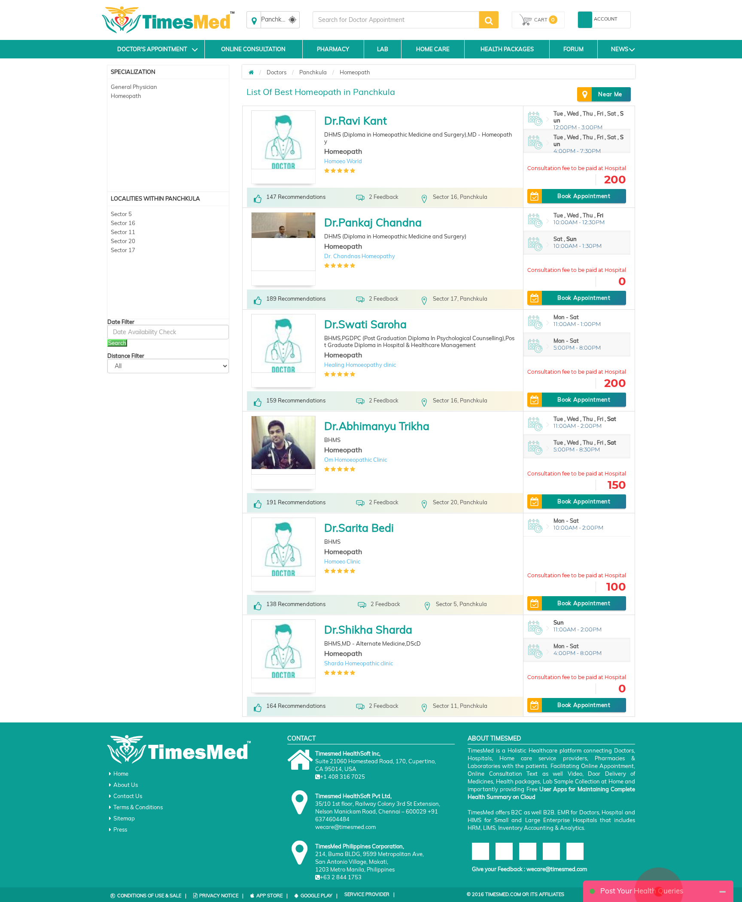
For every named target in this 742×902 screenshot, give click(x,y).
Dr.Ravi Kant (355, 120)
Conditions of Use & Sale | (151, 896)
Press (120, 829)
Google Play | (319, 896)
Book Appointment (583, 195)
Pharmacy (333, 49)
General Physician (134, 86)
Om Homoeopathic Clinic (355, 459)
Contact (301, 738)
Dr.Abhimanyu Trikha (376, 426)
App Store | (272, 896)
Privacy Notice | (221, 896)
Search (117, 342)
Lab (382, 49)
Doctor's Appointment (152, 49)
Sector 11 (123, 232)
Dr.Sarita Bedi (359, 527)
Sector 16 (123, 222)
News (619, 49)
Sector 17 (123, 250)
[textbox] (396, 19)
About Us (125, 784)
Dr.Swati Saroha (365, 324)
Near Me (610, 94)
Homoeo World (343, 161)
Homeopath (126, 95)
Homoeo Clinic (342, 561)
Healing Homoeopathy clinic (360, 364)
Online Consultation (253, 49)
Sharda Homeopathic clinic (358, 663)
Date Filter (120, 322)
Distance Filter (125, 356)
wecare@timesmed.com (556, 868)
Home (120, 773)
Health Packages (507, 49)
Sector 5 (121, 213)
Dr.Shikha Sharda (368, 629)
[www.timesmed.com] (251, 72)
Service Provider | (369, 894)
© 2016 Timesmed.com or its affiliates (515, 894)
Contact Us (127, 795)
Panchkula (313, 72)
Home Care (433, 49)
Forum (573, 49)
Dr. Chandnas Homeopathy (359, 256)
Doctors (276, 72)
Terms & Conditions (138, 807)
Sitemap (124, 818)
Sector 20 (123, 241)
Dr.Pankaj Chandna (373, 222)
